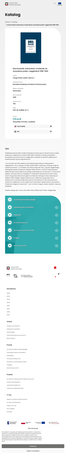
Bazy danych (11, 338)
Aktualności (11, 289)
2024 (8, 299)
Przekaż (10, 374)
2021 (8, 309)
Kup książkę (21, 126)
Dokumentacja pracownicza (16, 335)
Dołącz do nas (11, 406)
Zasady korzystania (13, 329)
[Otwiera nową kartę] (8, 275)
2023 (8, 303)
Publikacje (10, 356)
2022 (8, 306)
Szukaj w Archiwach (13, 326)
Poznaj (9, 345)
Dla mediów (11, 409)
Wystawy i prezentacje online (16, 362)
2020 (8, 312)
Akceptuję (33, 446)
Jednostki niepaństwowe (15, 388)
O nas (9, 395)
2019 (8, 315)
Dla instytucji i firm (13, 368)
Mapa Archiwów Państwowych (17, 399)
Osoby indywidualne (13, 382)
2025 (8, 296)
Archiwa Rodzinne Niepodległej (17, 349)
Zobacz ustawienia (33, 451)
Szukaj (9, 321)
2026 (8, 293)
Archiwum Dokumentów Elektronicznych (20, 379)
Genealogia (10, 332)
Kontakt (9, 412)
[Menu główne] (54, 3)
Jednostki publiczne (13, 385)
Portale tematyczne (13, 359)
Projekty (9, 365)
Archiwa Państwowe (13, 402)
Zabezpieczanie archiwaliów (16, 352)
